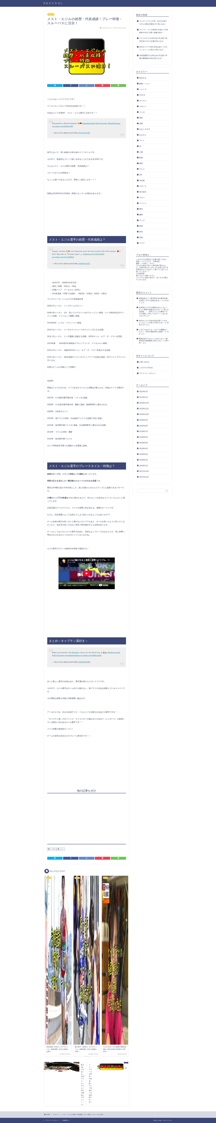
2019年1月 (143, 397)
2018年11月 (144, 409)
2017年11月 (144, 477)
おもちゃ (142, 135)
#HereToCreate (101, 123)
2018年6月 (143, 437)
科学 (141, 232)
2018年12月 (144, 403)
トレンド (142, 89)
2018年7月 (143, 431)
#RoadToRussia (114, 123)
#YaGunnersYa (89, 254)
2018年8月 (143, 426)
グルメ (142, 197)
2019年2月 (143, 391)
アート (142, 140)
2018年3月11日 (84, 264)
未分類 (142, 180)
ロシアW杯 (52, 849)
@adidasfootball (88, 123)
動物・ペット (144, 84)
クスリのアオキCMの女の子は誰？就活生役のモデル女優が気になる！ (153, 39)
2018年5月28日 (84, 662)
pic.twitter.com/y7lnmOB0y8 (63, 257)
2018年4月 (143, 448)
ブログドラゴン (53, 3)
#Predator (75, 652)
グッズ (142, 220)
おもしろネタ (144, 129)
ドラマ (142, 243)
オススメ (142, 101)
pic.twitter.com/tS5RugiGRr (91, 655)
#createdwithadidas (72, 655)
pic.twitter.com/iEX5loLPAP (62, 126)
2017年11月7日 (84, 133)
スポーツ (50, 14)
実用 (141, 226)
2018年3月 (143, 454)
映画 (141, 158)
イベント (142, 203)
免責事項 (65, 1120)
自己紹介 (142, 192)
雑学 (141, 163)
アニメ (142, 169)
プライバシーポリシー (147, 373)
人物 (141, 152)
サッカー (61, 849)
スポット (142, 106)
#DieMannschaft (113, 652)
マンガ (142, 112)
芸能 (141, 123)
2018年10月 (144, 414)
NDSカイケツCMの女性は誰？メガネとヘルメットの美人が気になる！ (153, 48)
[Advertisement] (86, 215)
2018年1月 (143, 466)
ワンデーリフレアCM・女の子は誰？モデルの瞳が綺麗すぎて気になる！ (153, 22)
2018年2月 (143, 460)
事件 (141, 209)
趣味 (141, 215)
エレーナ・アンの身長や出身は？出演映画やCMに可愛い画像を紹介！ (153, 31)
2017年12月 (144, 471)
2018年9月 (143, 420)
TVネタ (142, 95)
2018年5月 (143, 443)
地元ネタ (142, 78)
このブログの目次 (146, 368)
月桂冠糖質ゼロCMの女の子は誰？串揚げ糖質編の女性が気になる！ (153, 57)
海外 (141, 118)
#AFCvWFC (99, 254)
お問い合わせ (144, 362)
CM (140, 175)
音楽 (141, 237)
